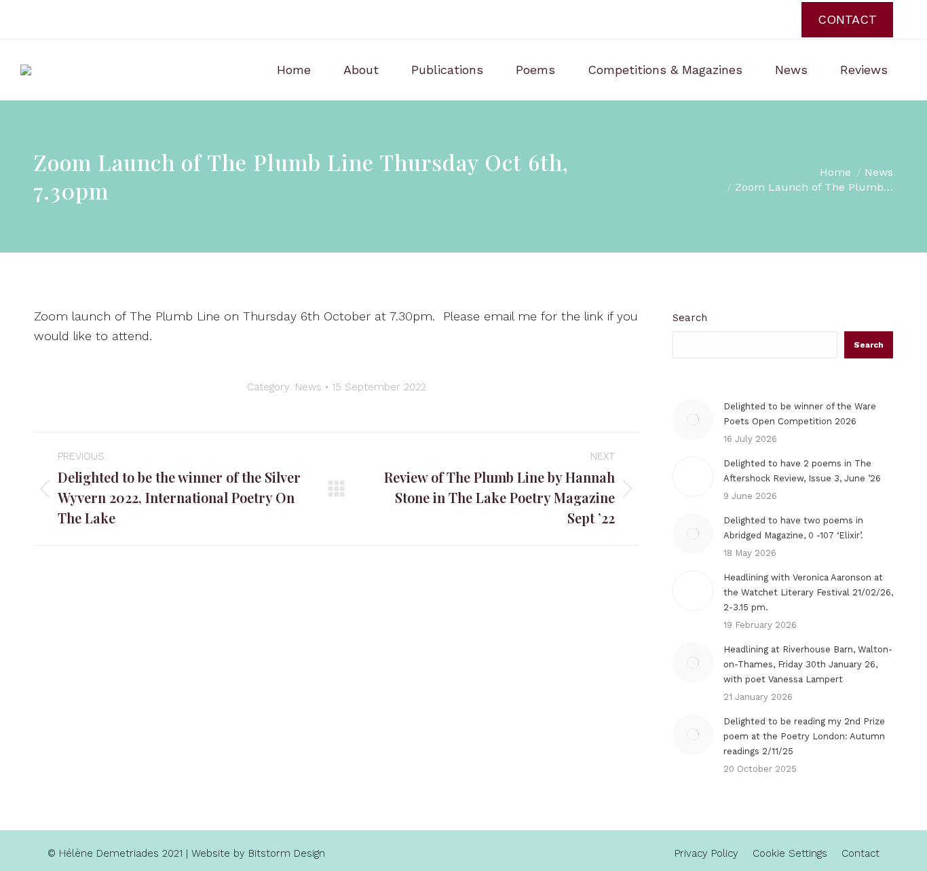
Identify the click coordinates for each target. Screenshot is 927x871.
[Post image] (693, 419)
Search (690, 318)
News (308, 387)
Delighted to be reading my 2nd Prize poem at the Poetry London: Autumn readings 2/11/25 (804, 736)
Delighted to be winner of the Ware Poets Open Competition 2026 (799, 413)
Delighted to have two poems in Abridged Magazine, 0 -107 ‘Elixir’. (793, 527)
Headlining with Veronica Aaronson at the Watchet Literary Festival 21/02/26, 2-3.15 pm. (808, 592)
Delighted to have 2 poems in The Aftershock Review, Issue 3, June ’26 (802, 470)
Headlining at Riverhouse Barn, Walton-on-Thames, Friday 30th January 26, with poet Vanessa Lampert (807, 664)
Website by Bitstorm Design (258, 853)
